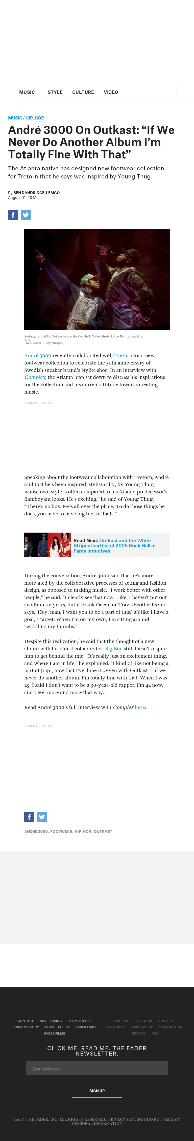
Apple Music (142, 1026)
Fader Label (86, 1026)
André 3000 (37, 355)
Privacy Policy (26, 1026)
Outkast (103, 831)
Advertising (51, 1020)
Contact (26, 1020)
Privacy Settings (127, 1119)
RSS (155, 1032)
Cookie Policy (57, 1026)
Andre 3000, (36, 831)
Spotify (139, 1032)
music (15, 116)
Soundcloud (170, 1026)
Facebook (143, 1020)
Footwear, (61, 831)
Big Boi (113, 649)
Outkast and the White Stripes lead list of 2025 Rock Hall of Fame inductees (115, 545)
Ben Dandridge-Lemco (36, 192)
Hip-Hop (35, 116)
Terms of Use (80, 1020)
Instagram (115, 1026)
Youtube (166, 1020)
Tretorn (123, 355)
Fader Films (54, 1032)
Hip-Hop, (83, 831)
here (140, 707)
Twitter (121, 1020)
